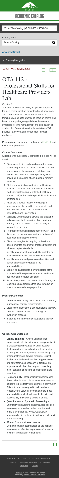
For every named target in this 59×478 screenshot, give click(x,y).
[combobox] (29, 28)
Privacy (13, 462)
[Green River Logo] (29, 5)
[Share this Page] (47, 70)
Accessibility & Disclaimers (29, 462)
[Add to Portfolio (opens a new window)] (43, 70)
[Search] (54, 42)
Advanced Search (11, 52)
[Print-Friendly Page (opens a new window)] (51, 70)
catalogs (19, 473)
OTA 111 (46, 142)
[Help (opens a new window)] (54, 70)
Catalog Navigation (15, 60)
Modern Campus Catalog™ (34, 475)
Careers (35, 466)
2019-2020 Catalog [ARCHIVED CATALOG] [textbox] (26, 28)
